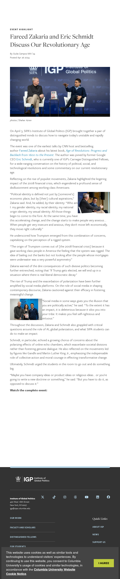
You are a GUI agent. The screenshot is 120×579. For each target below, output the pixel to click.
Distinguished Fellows (23, 536)
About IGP (98, 526)
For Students (18, 546)
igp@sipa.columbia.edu (20, 508)
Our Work (15, 517)
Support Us (98, 542)
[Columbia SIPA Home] (20, 480)
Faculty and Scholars (22, 527)
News (95, 534)
